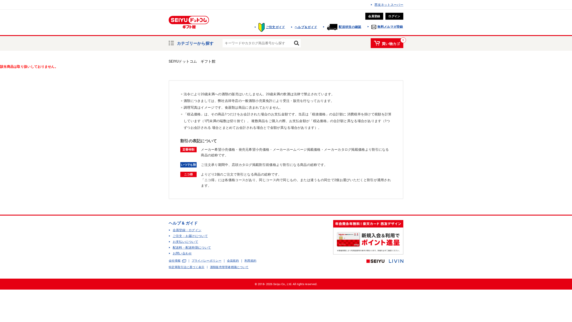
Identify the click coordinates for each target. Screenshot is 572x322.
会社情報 (175, 260)
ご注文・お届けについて (190, 236)
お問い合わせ (182, 253)
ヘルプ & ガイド (183, 223)
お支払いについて (185, 242)
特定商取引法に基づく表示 (186, 267)
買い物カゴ (391, 43)
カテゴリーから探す (195, 43)
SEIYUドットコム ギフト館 (192, 61)
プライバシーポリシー (206, 260)
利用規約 (250, 260)
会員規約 (233, 260)
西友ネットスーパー (388, 4)
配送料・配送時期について (192, 247)
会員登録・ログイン (187, 230)
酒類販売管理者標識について (229, 267)
